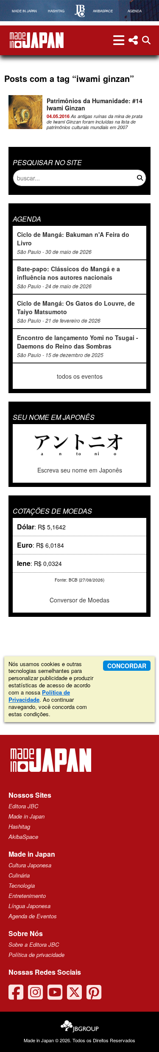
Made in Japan (26, 816)
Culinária (19, 875)
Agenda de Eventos (32, 916)
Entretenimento (27, 896)
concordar (126, 665)
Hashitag (19, 826)
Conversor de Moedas (79, 600)
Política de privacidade (36, 955)
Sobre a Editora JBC (33, 944)
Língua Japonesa (29, 906)
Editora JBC (23, 806)
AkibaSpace (23, 837)
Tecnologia (21, 885)
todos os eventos (80, 376)
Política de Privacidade (39, 695)
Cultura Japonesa (29, 865)
